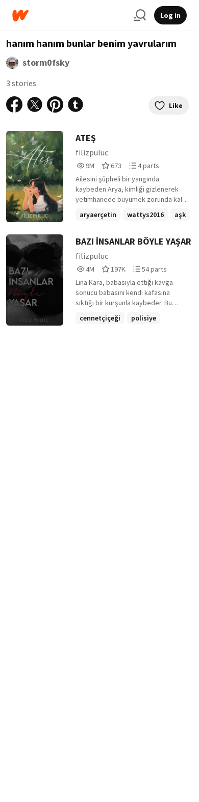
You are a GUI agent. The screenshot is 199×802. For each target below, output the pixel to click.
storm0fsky (45, 62)
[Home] (69, 15)
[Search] (140, 15)
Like (176, 105)
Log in (170, 15)
